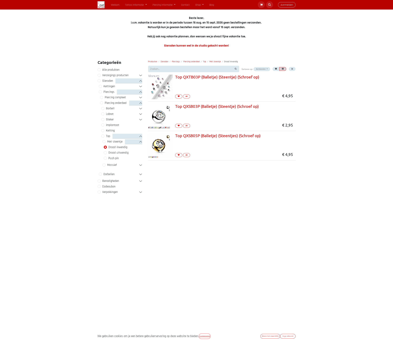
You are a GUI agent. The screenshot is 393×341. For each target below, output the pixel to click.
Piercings (108, 92)
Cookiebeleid (204, 336)
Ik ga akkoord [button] (287, 336)
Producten (152, 61)
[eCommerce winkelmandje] (261, 4)
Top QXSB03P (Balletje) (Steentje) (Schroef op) (217, 106)
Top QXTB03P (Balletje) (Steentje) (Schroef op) (217, 77)
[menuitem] (115, 5)
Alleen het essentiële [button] (270, 336)
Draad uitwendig (118, 153)
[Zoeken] (235, 69)
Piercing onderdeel (116, 103)
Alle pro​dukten (110, 70)
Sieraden (107, 81)
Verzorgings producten (115, 75)
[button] (269, 4)
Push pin (113, 158)
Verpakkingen (110, 192)
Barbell (110, 108)
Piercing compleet (115, 97)
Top (108, 136)
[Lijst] (282, 69)
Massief (112, 165)
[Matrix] (275, 69)
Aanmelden (287, 5)
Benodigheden (110, 181)
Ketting (110, 131)
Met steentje (115, 142)
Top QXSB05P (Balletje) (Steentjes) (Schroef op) (218, 135)
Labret (110, 114)
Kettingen (109, 86)
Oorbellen (109, 174)
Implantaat (112, 125)
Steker (110, 120)
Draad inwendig (117, 147)
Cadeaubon (108, 186)
